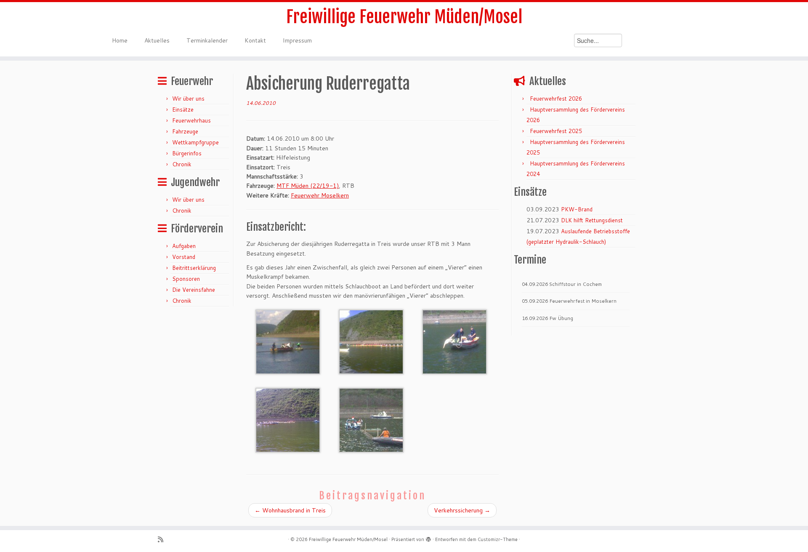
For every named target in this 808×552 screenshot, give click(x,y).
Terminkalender (207, 40)
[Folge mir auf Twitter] (174, 539)
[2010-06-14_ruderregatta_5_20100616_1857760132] (371, 419)
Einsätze (183, 109)
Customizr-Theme (498, 539)
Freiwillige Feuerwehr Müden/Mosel (404, 17)
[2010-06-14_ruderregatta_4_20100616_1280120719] (287, 419)
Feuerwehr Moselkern (320, 195)
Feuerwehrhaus (191, 120)
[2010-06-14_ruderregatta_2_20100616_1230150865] (371, 341)
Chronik (181, 164)
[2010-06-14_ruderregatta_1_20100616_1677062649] (287, 341)
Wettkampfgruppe (195, 142)
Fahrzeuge (185, 131)
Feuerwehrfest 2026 (556, 98)
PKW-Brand (577, 209)
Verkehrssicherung (462, 510)
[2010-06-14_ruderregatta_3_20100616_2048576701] (454, 341)
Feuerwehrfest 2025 (556, 131)
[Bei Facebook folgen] (184, 539)
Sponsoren (186, 279)
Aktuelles (157, 40)
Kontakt (255, 40)
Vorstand (183, 257)
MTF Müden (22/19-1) (307, 185)
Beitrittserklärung (194, 268)
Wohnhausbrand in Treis (290, 510)
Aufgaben (184, 246)
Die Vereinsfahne (193, 289)
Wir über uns (188, 98)
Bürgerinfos (187, 153)
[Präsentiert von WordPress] (428, 538)
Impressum (297, 40)
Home (120, 40)
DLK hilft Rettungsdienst (592, 220)
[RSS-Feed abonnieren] (163, 539)
